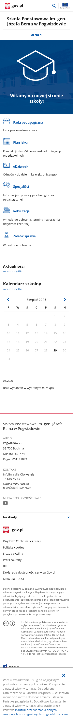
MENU (34, 35)
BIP (5, 566)
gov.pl (17, 530)
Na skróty (10, 517)
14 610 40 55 (11, 479)
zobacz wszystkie (12, 271)
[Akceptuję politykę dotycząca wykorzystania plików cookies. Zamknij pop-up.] (63, 675)
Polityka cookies (13, 547)
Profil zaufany (12, 560)
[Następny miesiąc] (65, 299)
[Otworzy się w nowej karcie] (5, 503)
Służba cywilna (13, 553)
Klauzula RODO (13, 579)
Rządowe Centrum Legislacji (22, 541)
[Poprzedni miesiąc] (8, 299)
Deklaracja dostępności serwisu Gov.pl (29, 572)
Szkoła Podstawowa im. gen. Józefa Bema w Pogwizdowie (36, 21)
